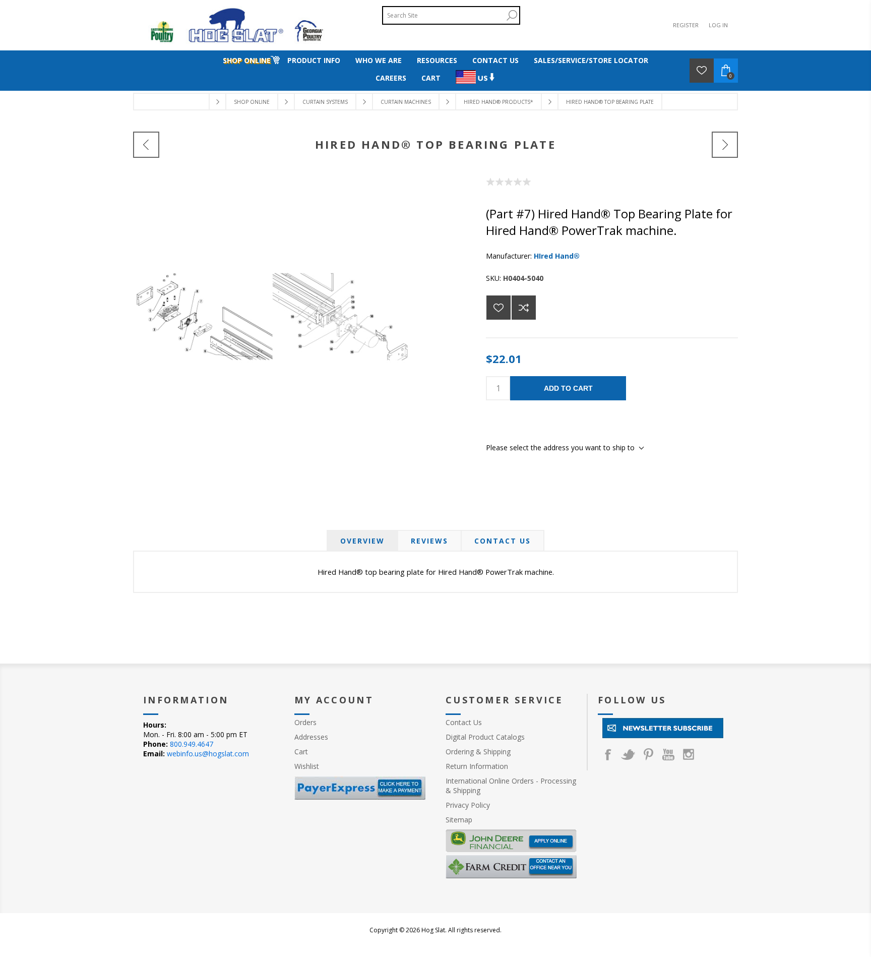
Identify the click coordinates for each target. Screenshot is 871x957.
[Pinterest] (648, 754)
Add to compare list (524, 307)
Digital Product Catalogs (485, 737)
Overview (362, 541)
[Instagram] (688, 754)
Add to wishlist (498, 307)
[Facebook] (608, 754)
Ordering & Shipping (478, 751)
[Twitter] (628, 754)
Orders (305, 722)
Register (686, 25)
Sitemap (459, 819)
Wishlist (306, 766)
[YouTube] (668, 754)
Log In (718, 25)
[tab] (362, 541)
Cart (301, 751)
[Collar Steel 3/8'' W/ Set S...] (146, 145)
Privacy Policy (468, 805)
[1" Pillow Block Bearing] (725, 145)
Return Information (477, 766)
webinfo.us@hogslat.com (208, 753)
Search (511, 15)
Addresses (311, 737)
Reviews (429, 541)
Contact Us (502, 541)
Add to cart (568, 388)
